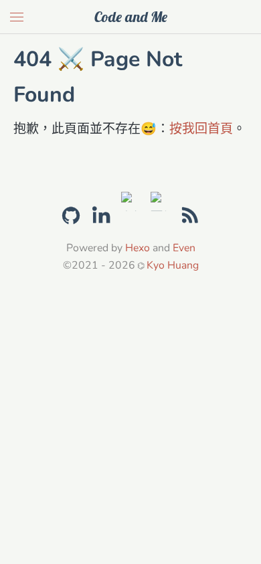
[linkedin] (101, 216)
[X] (131, 199)
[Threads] (160, 199)
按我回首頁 (201, 129)
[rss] (190, 216)
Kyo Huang (173, 265)
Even (184, 248)
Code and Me (130, 16)
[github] (71, 214)
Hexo (137, 248)
